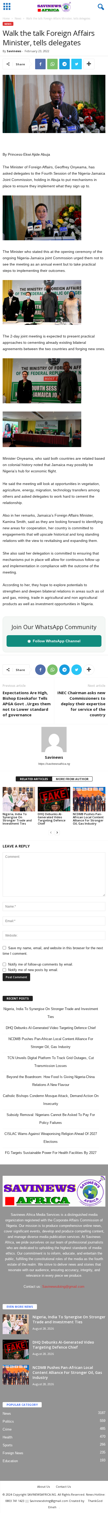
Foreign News (13, 1453)
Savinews (14, 51)
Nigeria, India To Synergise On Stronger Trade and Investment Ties (17, 818)
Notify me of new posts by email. (33, 970)
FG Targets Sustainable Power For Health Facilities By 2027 (50, 1153)
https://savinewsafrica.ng (54, 763)
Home (6, 18)
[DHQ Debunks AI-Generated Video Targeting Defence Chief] (54, 799)
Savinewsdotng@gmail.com (63, 1287)
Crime (7, 1429)
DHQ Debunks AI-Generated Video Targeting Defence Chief (52, 818)
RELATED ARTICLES (34, 779)
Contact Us (63, 1486)
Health (7, 1437)
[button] (100, 7)
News (18, 18)
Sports (8, 1445)
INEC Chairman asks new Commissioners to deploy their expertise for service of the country (81, 703)
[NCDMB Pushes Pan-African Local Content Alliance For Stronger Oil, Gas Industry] (89, 799)
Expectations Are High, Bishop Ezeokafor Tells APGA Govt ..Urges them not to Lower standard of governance (27, 703)
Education (10, 1461)
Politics (8, 1421)
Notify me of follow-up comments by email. (40, 964)
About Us (43, 1486)
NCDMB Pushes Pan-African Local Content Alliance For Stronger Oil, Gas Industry (88, 818)
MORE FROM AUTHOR (72, 779)
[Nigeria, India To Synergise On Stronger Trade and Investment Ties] (19, 799)
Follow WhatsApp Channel (54, 641)
